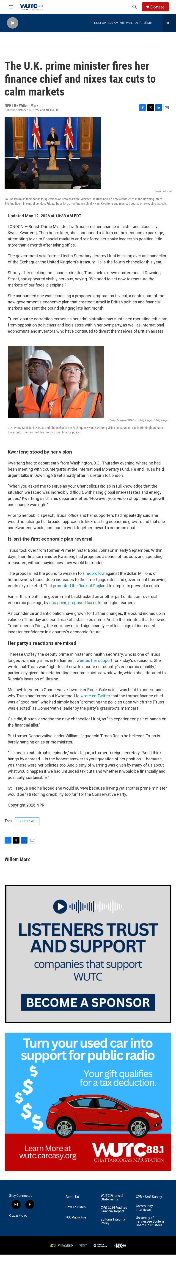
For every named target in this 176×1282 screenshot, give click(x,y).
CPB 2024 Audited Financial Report (114, 1209)
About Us (72, 1197)
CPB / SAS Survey (149, 1197)
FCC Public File (76, 1217)
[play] (12, 23)
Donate (157, 7)
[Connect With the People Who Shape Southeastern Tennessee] (88, 954)
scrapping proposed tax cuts (75, 602)
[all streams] (169, 23)
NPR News (27, 821)
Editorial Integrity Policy (113, 1221)
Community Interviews (144, 1207)
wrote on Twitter (95, 695)
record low (95, 573)
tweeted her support (93, 660)
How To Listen (76, 1207)
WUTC (23, 1215)
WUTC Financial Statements (112, 1197)
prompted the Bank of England (80, 585)
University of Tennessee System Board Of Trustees (150, 1221)
